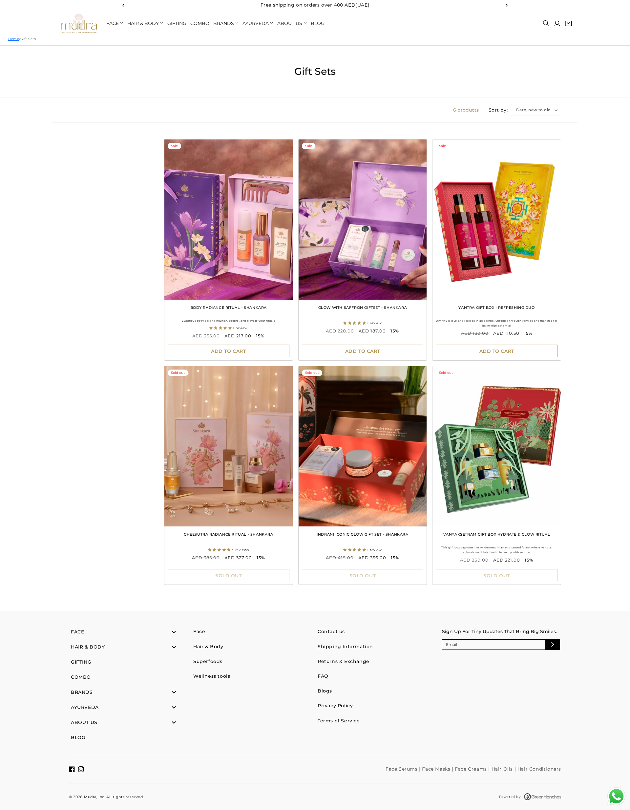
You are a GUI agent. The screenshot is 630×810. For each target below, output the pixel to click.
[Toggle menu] (174, 632)
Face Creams (471, 769)
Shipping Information (345, 647)
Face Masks (437, 769)
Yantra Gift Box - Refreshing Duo (496, 307)
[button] (546, 23)
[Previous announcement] (123, 5)
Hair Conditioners (539, 769)
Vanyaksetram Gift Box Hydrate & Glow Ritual (496, 534)
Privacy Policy (335, 706)
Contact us (331, 631)
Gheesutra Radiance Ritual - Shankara (228, 534)
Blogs (325, 691)
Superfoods (207, 661)
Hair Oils (503, 769)
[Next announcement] (506, 5)
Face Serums (402, 769)
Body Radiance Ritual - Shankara (228, 307)
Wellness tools (211, 676)
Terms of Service (339, 721)
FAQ (323, 676)
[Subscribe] (552, 644)
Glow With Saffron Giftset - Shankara (362, 307)
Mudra (90, 797)
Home (13, 39)
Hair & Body (208, 647)
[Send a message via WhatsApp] (616, 796)
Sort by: (498, 110)
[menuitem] (114, 23)
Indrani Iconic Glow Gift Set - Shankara (362, 534)
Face (199, 631)
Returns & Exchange (343, 661)
